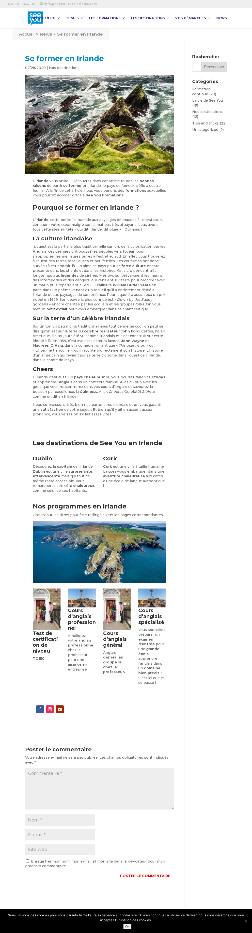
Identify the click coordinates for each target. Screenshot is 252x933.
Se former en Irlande (80, 34)
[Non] (245, 921)
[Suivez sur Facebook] (40, 709)
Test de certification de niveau (45, 642)
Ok (127, 927)
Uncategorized (205, 129)
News (221, 18)
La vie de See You (207, 100)
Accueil (27, 34)
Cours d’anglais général (115, 639)
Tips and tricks (205, 123)
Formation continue (201, 91)
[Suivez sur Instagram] (50, 709)
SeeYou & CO (44, 18)
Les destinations (148, 18)
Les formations (105, 18)
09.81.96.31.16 (23, 4)
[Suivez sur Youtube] (60, 709)
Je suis (72, 18)
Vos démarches (190, 18)
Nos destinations (64, 68)
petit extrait (57, 309)
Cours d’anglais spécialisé (151, 616)
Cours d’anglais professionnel (82, 619)
